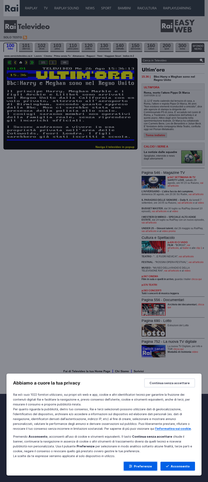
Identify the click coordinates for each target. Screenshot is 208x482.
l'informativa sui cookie (173, 429)
